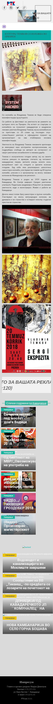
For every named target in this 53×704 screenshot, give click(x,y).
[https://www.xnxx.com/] (27, 16)
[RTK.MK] (11, 3)
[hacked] (26, 547)
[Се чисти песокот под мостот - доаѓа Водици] (18, 417)
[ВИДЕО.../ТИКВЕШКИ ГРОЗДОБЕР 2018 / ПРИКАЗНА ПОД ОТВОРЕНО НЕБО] (18, 503)
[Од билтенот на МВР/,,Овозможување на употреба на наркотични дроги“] (18, 460)
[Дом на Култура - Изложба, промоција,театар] (18, 481)
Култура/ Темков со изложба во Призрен (26, 35)
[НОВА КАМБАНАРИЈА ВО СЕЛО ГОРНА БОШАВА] (28, 624)
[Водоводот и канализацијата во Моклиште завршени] (28, 563)
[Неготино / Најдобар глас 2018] (18, 438)
